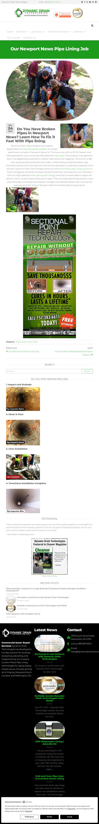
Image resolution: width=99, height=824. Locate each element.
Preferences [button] (28, 811)
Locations (36, 32)
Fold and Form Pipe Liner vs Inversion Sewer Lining (49, 777)
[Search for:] (49, 371)
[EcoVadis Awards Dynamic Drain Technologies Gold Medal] (11, 608)
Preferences (29, 817)
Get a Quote (14, 38)
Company (78, 32)
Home (10, 32)
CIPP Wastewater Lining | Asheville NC (49, 742)
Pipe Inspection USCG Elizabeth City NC (23, 614)
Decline (49, 817)
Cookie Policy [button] (71, 809)
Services (21, 32)
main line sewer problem (35, 149)
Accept (69, 817)
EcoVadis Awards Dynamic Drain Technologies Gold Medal (42, 605)
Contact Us (29, 38)
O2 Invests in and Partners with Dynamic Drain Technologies (43, 597)
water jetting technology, (43, 175)
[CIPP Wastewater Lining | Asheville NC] (49, 730)
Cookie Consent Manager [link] (12, 802)
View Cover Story (49, 576)
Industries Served (57, 32)
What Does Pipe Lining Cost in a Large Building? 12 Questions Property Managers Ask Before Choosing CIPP (46, 589)
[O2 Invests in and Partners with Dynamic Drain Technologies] (11, 600)
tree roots (59, 155)
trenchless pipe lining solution (75, 169)
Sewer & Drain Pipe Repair (27, 342)
